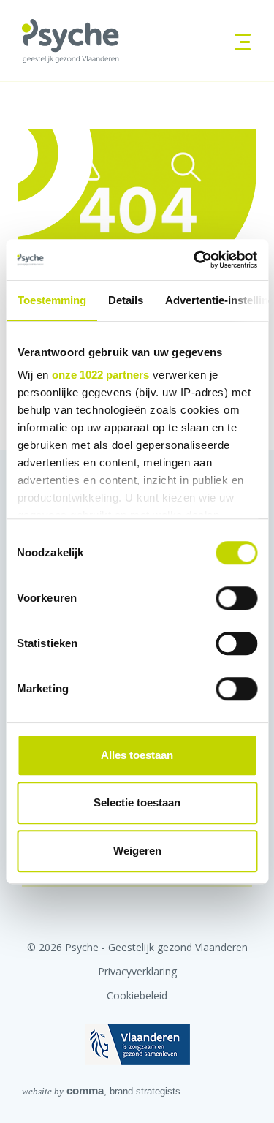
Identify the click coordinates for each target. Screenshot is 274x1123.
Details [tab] (124, 300)
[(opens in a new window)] (137, 1044)
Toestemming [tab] (51, 300)
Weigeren (137, 850)
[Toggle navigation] (238, 40)
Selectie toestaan (137, 802)
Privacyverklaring (137, 971)
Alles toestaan (137, 755)
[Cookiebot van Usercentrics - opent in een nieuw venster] (195, 259)
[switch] (236, 598)
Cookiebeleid (137, 995)
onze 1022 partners (100, 374)
